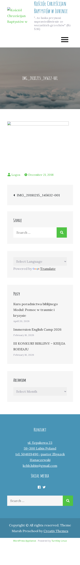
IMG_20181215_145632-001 (38, 195)
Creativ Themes (55, 531)
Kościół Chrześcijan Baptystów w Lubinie (51, 7)
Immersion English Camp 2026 (37, 329)
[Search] (62, 232)
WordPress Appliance (24, 540)
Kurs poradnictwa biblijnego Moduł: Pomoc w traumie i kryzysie (35, 310)
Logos (15, 175)
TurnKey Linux (59, 540)
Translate (48, 269)
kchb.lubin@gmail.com (40, 466)
